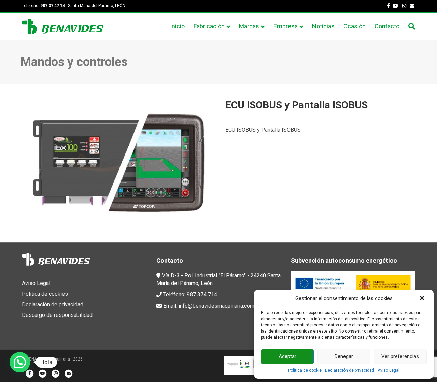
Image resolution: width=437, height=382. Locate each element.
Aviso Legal (388, 370)
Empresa (285, 26)
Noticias (323, 26)
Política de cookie (305, 370)
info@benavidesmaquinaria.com (216, 306)
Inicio (177, 26)
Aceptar (287, 356)
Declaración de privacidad (349, 370)
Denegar (344, 356)
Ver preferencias (400, 356)
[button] (423, 299)
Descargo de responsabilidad (57, 315)
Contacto (387, 26)
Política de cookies (45, 294)
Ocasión (354, 26)
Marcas (249, 26)
